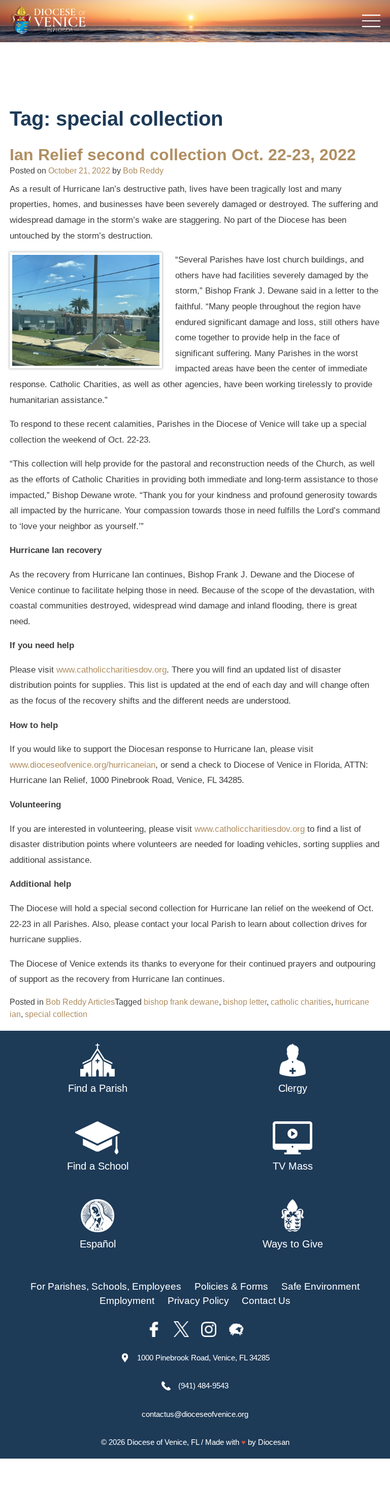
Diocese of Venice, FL (163, 1442)
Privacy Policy (198, 1300)
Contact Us (266, 1300)
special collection (56, 1014)
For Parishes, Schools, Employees (105, 1286)
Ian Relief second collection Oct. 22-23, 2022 (183, 155)
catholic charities (301, 1002)
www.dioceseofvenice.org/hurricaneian (82, 765)
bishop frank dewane (181, 1002)
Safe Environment (320, 1286)
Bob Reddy (143, 170)
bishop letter (245, 1002)
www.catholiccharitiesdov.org (111, 670)
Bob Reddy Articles (80, 1002)
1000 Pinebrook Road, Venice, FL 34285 (203, 1357)
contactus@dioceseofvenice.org (195, 1414)
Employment (127, 1300)
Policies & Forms (231, 1286)
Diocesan (273, 1442)
